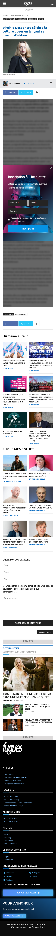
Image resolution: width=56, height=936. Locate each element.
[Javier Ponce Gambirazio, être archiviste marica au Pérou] (15, 463)
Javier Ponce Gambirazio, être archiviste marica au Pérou (15, 476)
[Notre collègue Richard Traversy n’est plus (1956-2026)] (13, 710)
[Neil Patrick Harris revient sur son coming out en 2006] (13, 725)
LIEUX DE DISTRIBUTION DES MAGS (21, 884)
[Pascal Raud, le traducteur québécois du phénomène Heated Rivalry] (15, 495)
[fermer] (51, 167)
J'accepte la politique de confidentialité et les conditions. (28, 219)
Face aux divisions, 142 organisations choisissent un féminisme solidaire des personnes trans (15, 399)
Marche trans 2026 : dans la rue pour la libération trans (14, 363)
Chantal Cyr (16, 83)
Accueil (5, 15)
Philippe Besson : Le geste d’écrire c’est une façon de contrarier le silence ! (14, 542)
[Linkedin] (4, 876)
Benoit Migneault (10, 547)
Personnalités (21, 19)
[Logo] (28, 3)
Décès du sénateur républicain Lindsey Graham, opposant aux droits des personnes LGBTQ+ (39, 436)
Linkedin (10, 876)
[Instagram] (30, 873)
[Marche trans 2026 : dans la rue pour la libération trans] (15, 350)
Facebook (10, 873)
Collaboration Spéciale (13, 481)
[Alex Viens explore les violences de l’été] (41, 463)
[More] (36, 92)
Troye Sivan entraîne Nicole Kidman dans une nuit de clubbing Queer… (28, 695)
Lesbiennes (32, 19)
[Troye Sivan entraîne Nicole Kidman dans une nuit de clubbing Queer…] (28, 674)
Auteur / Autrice (20, 314)
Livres (41, 19)
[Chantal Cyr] (6, 83)
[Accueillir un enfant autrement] (15, 420)
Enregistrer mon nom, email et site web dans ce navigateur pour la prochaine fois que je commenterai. (28, 589)
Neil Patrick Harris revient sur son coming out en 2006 (38, 721)
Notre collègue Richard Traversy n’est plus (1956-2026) (38, 707)
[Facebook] (4, 873)
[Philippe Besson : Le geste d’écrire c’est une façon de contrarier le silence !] (15, 529)
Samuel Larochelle (37, 479)
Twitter (35, 876)
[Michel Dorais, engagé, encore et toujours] (41, 529)
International (23, 15)
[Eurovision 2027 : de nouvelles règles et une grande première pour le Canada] (41, 350)
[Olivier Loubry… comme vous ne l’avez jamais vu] (41, 495)
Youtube (10, 880)
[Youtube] (4, 880)
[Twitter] (30, 876)
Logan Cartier (7, 700)
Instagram (36, 873)
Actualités (13, 15)
